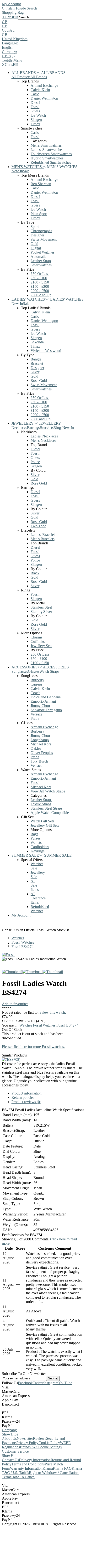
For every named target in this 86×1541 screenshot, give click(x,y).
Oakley (36, 748)
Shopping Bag (13, 12)
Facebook (25, 1383)
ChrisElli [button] (11, 17)
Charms (36, 637)
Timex (35, 124)
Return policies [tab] (22, 1097)
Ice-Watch (38, 115)
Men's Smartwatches (46, 145)
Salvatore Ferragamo (46, 710)
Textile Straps (41, 804)
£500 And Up (41, 295)
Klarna (48, 1468)
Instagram (50, 1383)
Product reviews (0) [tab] (26, 1102)
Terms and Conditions (28, 1464)
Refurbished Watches (40, 909)
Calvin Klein (40, 90)
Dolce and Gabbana (46, 697)
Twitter (38, 1383)
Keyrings (37, 851)
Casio (35, 94)
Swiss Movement (44, 239)
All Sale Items (35, 885)
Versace (36, 714)
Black (35, 573)
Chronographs (41, 231)
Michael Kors (41, 744)
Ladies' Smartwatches (47, 150)
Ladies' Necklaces (44, 436)
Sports (35, 227)
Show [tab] (6, 1434)
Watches (17, 938)
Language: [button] (10, 43)
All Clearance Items (38, 898)
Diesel (35, 103)
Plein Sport (39, 214)
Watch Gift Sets (42, 821)
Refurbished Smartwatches (51, 162)
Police (35, 462)
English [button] (7, 47)
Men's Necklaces (43, 440)
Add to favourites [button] (15, 1004)
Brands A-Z (29, 1447)
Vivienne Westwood (46, 351)
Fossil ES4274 (22, 947)
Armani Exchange (44, 85)
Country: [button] (8, 30)
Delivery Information (35, 1460)
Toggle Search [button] (26, 8)
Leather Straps (41, 800)
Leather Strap (41, 261)
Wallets (36, 842)
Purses (35, 838)
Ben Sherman (41, 184)
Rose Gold (39, 381)
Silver (35, 372)
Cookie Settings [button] (50, 1447)
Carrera (36, 684)
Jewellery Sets (41, 646)
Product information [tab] (26, 1093)
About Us (9, 1438)
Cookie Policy (49, 1443)
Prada (35, 718)
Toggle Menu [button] (12, 60)
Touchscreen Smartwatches (51, 154)
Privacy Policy (27, 1443)
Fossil (35, 107)
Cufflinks (38, 641)
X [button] (3, 17)
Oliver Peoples (42, 753)
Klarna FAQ (62, 1468)
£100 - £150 (40, 282)
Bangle (36, 359)
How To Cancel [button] (23, 1477)
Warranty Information (26, 1468)
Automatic (38, 256)
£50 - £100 (39, 278)
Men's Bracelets (42, 539)
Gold (34, 244)
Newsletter (25, 1438)
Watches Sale (37, 866)
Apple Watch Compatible (50, 813)
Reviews (39, 1438)
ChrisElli (8, 8)
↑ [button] (3, 1528)
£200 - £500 (40, 291)
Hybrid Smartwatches (47, 158)
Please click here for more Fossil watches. (33, 1047)
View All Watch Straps (48, 791)
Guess (35, 111)
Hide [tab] (14, 1434)
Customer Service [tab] (15, 1451)
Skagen (36, 120)
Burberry (37, 680)
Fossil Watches (22, 942)
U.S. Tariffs (20, 1473)
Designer (37, 235)
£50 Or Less (40, 274)
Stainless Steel (41, 607)
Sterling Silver (41, 612)
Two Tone (38, 526)
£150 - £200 (40, 286)
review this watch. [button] (52, 1012)
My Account (11, 4)
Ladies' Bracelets (43, 535)
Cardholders (40, 847)
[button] (43, 22)
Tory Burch (39, 761)
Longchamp (40, 740)
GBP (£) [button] (8, 56)
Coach (35, 693)
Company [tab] (9, 1430)
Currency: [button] (9, 52)
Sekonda (37, 342)
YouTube (65, 1383)
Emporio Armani (43, 701)
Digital (36, 248)
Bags (34, 834)
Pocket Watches (42, 252)
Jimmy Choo (40, 706)
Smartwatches (41, 265)
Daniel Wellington (44, 98)
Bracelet (37, 363)
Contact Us (10, 1460)
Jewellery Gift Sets (45, 825)
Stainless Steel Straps (46, 808)
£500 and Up (40, 419)
